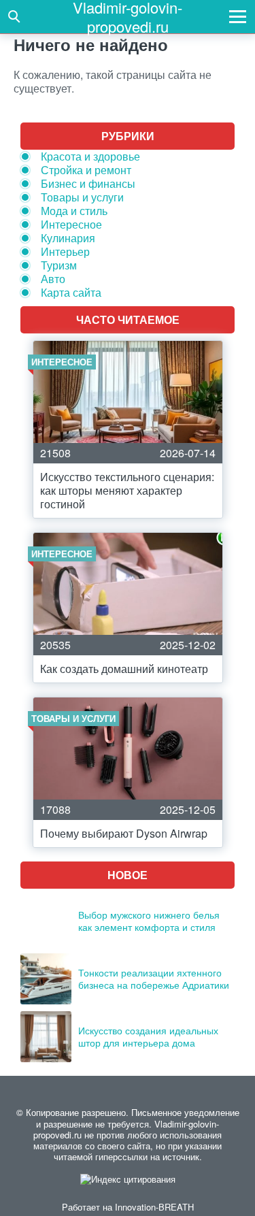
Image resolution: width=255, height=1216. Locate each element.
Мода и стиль (74, 210)
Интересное (71, 224)
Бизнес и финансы (88, 183)
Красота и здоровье (90, 156)
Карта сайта (71, 292)
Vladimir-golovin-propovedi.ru (127, 16)
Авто (53, 278)
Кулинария (68, 238)
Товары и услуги (82, 197)
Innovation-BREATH (154, 1206)
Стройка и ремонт (86, 170)
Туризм (59, 265)
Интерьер (65, 251)
